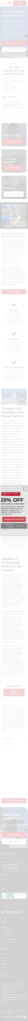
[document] (14, 510)
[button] (25, 489)
